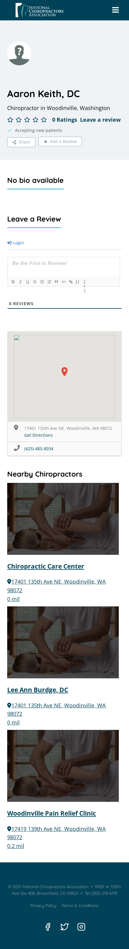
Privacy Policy (43, 905)
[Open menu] (115, 10)
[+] (84, 282)
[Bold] (12, 281)
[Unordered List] (48, 281)
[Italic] (20, 281)
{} (78, 281)
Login (18, 242)
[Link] (70, 281)
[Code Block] (63, 281)
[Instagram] (81, 926)
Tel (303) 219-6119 (100, 893)
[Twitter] (64, 926)
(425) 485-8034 (38, 448)
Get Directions (38, 435)
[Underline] (27, 281)
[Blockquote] (56, 281)
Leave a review (100, 119)
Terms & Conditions (80, 905)
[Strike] (34, 281)
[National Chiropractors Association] (38, 10)
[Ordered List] (41, 281)
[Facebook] (47, 926)
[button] (64, 371)
